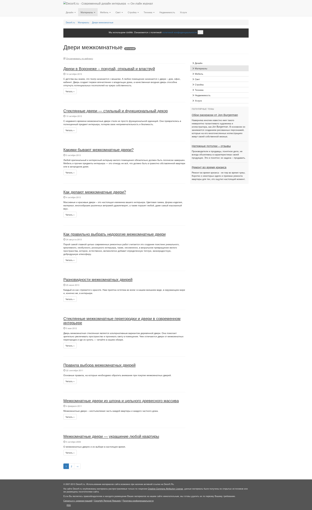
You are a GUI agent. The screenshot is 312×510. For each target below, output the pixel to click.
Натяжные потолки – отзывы (211, 146)
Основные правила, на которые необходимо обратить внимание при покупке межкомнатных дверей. (117, 375)
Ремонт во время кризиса (209, 167)
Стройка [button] (132, 12)
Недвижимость (167, 12)
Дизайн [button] (70, 12)
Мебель (198, 73)
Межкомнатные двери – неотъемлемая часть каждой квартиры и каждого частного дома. (110, 410)
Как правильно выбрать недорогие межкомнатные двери (114, 234)
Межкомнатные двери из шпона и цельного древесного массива (121, 401)
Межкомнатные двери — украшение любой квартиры (111, 436)
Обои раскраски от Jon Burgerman (215, 115)
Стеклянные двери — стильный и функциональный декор (115, 111)
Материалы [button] (87, 12)
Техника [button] (148, 12)
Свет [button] (118, 12)
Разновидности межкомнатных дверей (97, 279)
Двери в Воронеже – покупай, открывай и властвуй (109, 69)
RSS (69, 505)
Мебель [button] (104, 12)
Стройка (199, 84)
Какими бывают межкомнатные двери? (98, 150)
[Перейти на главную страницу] (108, 4)
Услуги (183, 12)
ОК (200, 32)
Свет (197, 79)
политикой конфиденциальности (179, 32)
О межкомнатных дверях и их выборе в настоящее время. (94, 446)
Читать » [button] (70, 91)
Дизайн (198, 63)
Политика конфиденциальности (138, 500)
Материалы (200, 68)
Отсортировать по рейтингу (79, 58)
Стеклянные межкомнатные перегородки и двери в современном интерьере (122, 320)
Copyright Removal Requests (107, 500)
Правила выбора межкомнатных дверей (99, 365)
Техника (198, 89)
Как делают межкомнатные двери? (94, 192)
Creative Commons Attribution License (165, 488)
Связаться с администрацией (77, 500)
